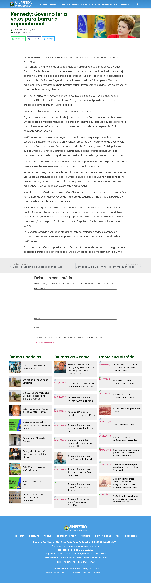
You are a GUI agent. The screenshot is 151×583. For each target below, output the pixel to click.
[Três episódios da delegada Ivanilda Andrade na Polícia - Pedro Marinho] (105, 467)
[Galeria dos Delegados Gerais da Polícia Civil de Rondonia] (15, 497)
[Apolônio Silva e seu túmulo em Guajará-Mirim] (60, 414)
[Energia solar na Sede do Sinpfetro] (15, 381)
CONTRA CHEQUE (104, 4)
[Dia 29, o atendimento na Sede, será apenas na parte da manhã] (15, 396)
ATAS (115, 4)
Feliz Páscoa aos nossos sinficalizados (35, 469)
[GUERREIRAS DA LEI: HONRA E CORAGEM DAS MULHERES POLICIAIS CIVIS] (105, 367)
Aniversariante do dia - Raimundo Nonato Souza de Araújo (80, 472)
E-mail (37, 328)
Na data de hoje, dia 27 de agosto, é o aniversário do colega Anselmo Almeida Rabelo (81, 369)
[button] (18, 38)
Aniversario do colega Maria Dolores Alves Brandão (79, 502)
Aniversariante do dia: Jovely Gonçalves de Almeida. (79, 487)
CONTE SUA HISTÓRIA (78, 4)
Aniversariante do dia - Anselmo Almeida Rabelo (80, 399)
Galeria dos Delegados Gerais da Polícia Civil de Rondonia (35, 497)
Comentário (40, 288)
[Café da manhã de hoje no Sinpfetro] (15, 367)
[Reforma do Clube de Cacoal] (15, 440)
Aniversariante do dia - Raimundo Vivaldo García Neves (81, 428)
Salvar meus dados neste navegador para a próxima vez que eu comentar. (69, 337)
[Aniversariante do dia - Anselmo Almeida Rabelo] (60, 399)
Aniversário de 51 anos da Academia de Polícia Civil (81, 385)
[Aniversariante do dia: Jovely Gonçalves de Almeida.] (60, 487)
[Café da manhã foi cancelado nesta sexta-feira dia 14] (60, 443)
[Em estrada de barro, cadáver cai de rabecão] (105, 396)
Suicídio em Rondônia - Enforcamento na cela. (123, 382)
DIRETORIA (44, 4)
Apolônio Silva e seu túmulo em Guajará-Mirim (81, 413)
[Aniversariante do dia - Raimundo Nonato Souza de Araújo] (60, 472)
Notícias (27, 32)
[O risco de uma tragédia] (105, 424)
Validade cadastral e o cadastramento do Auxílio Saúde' (36, 425)
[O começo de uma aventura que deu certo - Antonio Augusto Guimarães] (105, 453)
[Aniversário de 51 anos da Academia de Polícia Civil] (60, 385)
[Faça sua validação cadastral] (15, 483)
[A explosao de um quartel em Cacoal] (105, 410)
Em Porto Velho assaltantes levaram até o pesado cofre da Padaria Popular (126, 499)
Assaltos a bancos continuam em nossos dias (125, 438)
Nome (37, 318)
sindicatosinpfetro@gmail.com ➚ (78, 562)
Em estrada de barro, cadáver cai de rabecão (124, 396)
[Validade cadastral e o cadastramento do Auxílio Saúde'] (15, 425)
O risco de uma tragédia (124, 424)
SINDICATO (55, 4)
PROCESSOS (123, 4)
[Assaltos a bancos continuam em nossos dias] (105, 438)
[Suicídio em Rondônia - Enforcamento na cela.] (105, 382)
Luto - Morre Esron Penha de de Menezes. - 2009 (35, 411)
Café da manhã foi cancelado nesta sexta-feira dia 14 (80, 443)
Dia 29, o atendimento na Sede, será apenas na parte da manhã (36, 396)
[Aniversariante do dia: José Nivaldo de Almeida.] (60, 458)
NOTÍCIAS (92, 4)
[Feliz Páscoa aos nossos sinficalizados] (15, 469)
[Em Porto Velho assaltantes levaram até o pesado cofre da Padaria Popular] (105, 499)
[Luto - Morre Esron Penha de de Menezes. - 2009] (15, 410)
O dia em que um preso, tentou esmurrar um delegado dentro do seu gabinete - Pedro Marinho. (125, 483)
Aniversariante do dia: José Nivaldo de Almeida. (81, 458)
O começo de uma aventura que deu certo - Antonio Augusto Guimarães (126, 453)
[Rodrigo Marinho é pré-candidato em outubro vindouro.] (15, 454)
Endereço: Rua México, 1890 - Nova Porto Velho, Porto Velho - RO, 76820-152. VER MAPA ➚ (75, 542)
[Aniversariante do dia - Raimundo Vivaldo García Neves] (60, 428)
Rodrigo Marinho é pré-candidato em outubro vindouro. (34, 454)
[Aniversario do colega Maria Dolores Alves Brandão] (60, 502)
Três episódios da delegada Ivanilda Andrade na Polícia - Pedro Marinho (126, 467)
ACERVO (64, 4)
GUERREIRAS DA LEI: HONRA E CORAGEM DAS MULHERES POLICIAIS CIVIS (126, 367)
